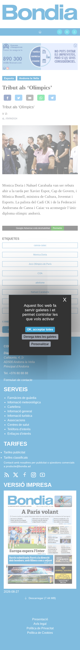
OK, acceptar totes (40, 329)
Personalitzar (40, 344)
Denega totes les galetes (40, 336)
